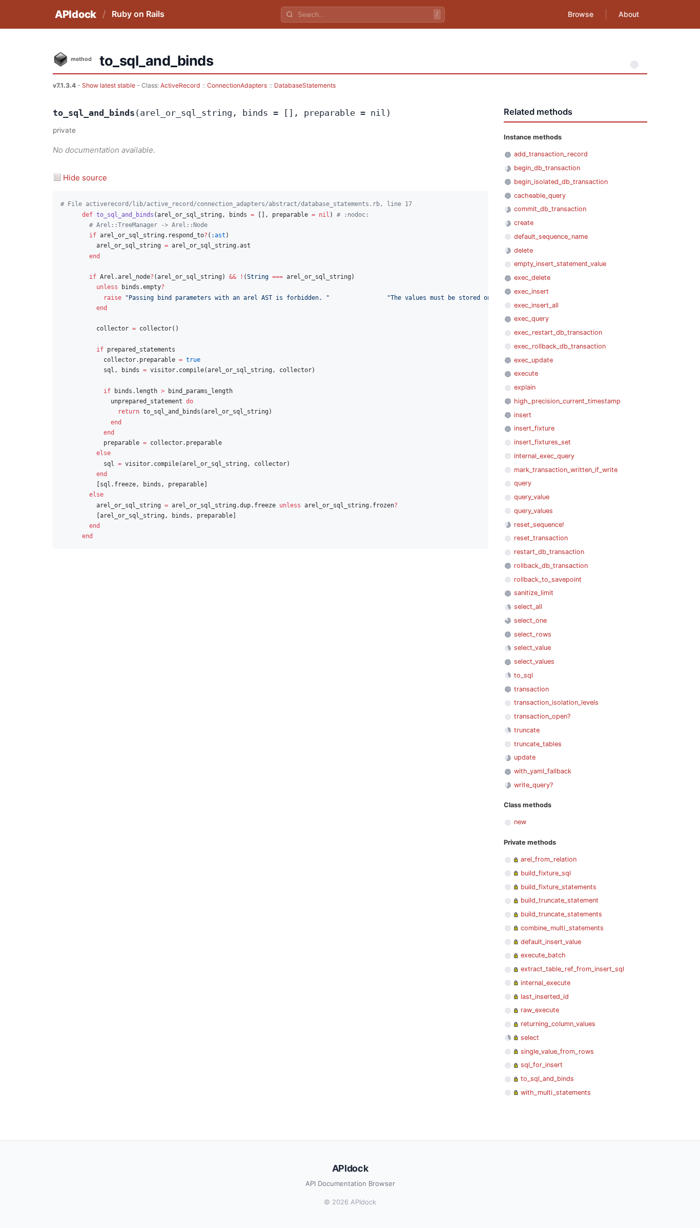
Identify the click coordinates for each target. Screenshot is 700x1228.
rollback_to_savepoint (548, 579)
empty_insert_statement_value (560, 264)
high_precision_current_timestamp (567, 401)
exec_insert (531, 291)
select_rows (532, 634)
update (525, 757)
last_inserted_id (545, 996)
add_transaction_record (551, 154)
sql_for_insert (542, 1065)
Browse (580, 14)
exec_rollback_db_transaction (560, 346)
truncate (527, 730)
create (523, 223)
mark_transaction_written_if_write (565, 470)
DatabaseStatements (305, 85)
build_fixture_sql (546, 873)
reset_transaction (541, 538)
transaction (531, 689)
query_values (533, 511)
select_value (532, 647)
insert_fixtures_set (542, 442)
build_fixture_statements (558, 887)
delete (523, 250)
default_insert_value (551, 942)
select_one (530, 620)
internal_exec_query (544, 456)
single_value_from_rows (557, 1051)
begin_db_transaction (547, 168)
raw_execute (540, 1010)
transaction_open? (542, 716)
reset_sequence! (539, 524)
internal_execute (545, 983)
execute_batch (543, 955)
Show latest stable (109, 85)
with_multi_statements (556, 1092)
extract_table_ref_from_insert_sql (572, 969)
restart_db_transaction (549, 552)
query (522, 483)
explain (525, 387)
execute (526, 373)
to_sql (523, 675)
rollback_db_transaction (551, 565)
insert (522, 415)
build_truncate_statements (561, 914)
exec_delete (532, 277)
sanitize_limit (533, 593)
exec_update (533, 360)
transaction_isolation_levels (556, 702)
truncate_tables (538, 744)
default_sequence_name (551, 236)
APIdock (75, 14)
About (629, 14)
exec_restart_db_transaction (558, 332)
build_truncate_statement (560, 900)
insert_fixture (534, 428)
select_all (528, 606)
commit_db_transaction (550, 209)
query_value (531, 497)
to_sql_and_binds (547, 1078)
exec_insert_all (536, 305)
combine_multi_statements (562, 928)
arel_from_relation (549, 859)
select (530, 1037)
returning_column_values (558, 1024)
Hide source (85, 177)
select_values (534, 661)
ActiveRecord (180, 85)
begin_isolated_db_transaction (561, 182)
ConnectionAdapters (237, 85)
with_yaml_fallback (542, 771)
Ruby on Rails (138, 14)
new (520, 822)
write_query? (533, 785)
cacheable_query (540, 195)
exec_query (531, 318)
